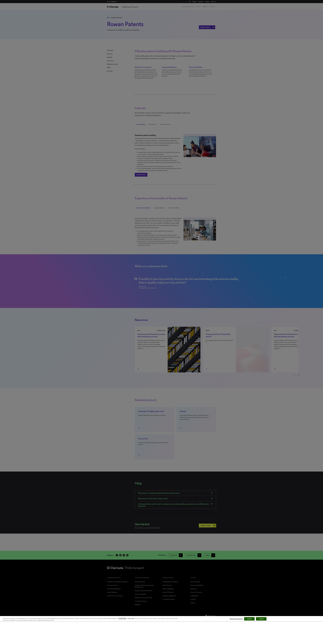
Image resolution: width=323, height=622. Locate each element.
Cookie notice (122, 618)
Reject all (249, 618)
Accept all (261, 618)
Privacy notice (131, 618)
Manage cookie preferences (236, 618)
